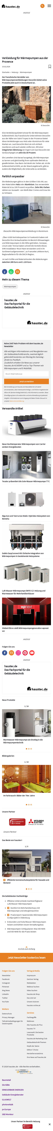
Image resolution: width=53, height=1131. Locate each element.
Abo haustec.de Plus (34, 1025)
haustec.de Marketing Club (37, 1038)
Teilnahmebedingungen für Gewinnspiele (12, 1022)
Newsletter (11, 652)
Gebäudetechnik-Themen (36, 1042)
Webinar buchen (33, 986)
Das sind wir (31, 998)
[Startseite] (11, 6)
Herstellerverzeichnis (35, 1053)
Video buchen (32, 990)
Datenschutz (7, 1013)
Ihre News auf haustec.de (36, 1057)
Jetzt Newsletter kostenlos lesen (27, 957)
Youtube (31, 652)
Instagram (18, 652)
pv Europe (6, 1109)
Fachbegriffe (31, 1017)
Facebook (4, 652)
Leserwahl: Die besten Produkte (35, 1033)
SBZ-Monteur (8, 1114)
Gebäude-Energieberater (13, 1094)
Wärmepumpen (10, 286)
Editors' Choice (32, 1050)
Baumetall (6, 1080)
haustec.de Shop (33, 994)
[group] (26, 727)
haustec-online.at (33, 1005)
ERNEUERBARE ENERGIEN (13, 1089)
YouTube (5, 1001)
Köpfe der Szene (33, 1046)
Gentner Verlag (32, 979)
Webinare (30, 1021)
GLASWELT (6, 1099)
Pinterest (25, 652)
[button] (4, 271)
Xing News (6, 990)
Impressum (31, 975)
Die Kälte (6, 1085)
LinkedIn (5, 994)
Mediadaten (31, 983)
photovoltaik (7, 1104)
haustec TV (31, 1028)
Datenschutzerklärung (16, 401)
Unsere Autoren (33, 1001)
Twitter (5, 998)
